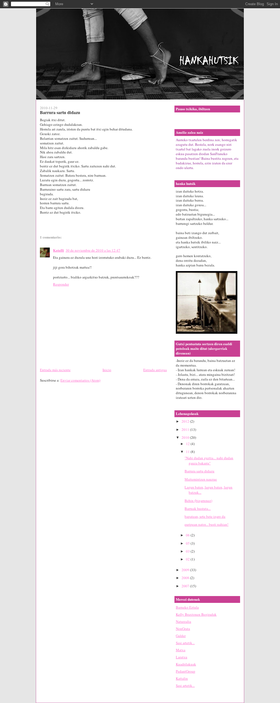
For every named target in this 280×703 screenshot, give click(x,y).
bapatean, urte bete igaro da (205, 516)
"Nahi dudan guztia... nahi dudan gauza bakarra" (209, 460)
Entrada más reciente (55, 369)
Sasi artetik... (185, 642)
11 (188, 451)
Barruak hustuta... (198, 508)
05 (188, 543)
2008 (186, 577)
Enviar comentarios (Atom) (80, 380)
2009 (186, 569)
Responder (61, 284)
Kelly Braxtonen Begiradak (196, 614)
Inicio (107, 369)
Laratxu (181, 657)
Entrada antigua (155, 369)
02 (188, 559)
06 (188, 535)
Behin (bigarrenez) (198, 500)
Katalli (58, 250)
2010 (186, 437)
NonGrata (183, 628)
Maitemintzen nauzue (201, 479)
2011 (186, 429)
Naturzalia (183, 621)
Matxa (180, 649)
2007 (186, 585)
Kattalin (182, 678)
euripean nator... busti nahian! (206, 524)
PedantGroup (185, 671)
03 (188, 551)
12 (188, 443)
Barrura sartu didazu (199, 471)
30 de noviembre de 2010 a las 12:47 (93, 250)
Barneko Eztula (187, 607)
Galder (181, 635)
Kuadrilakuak (186, 664)
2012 (186, 421)
